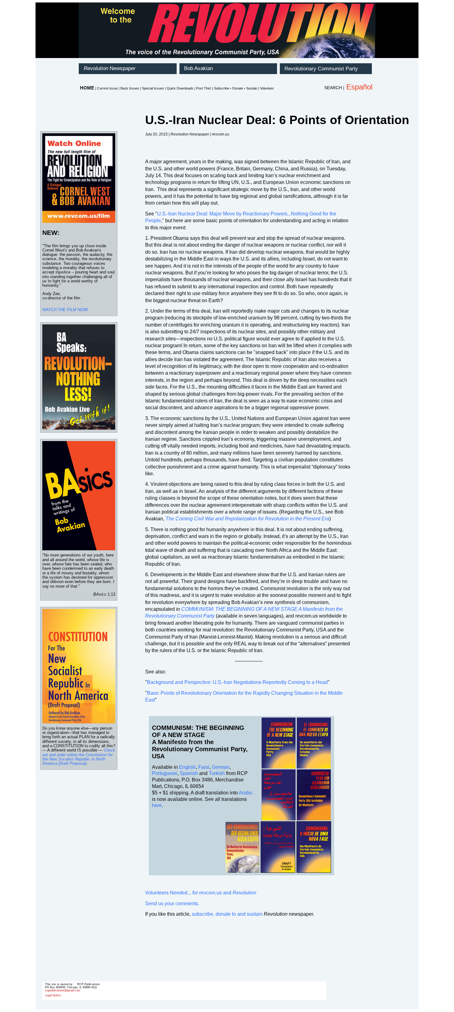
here (157, 805)
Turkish (217, 773)
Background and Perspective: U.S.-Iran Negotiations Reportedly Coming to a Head (237, 682)
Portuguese (164, 773)
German (220, 767)
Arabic (246, 792)
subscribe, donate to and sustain (227, 914)
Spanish (189, 773)
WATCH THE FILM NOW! (65, 309)
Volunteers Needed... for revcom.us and (200, 892)
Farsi (203, 767)
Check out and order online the (78, 757)
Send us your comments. (172, 903)
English (187, 767)
